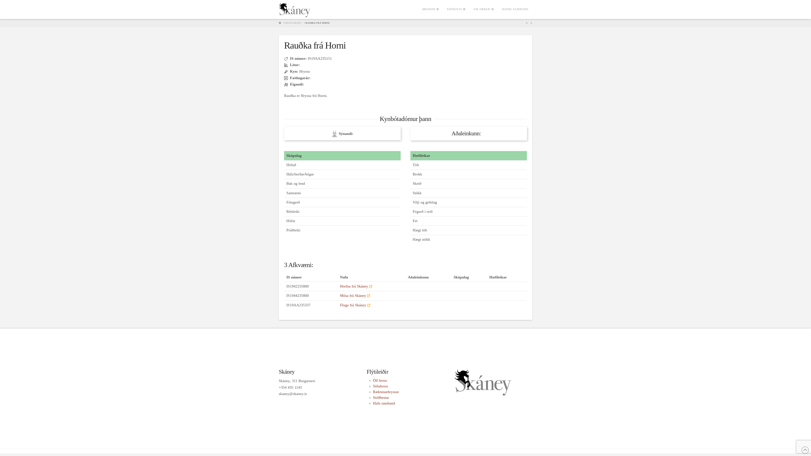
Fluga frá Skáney (353, 305)
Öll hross (380, 380)
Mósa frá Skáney (353, 295)
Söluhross (380, 386)
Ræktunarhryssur (386, 392)
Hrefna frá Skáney (354, 286)
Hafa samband (384, 403)
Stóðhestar (381, 397)
